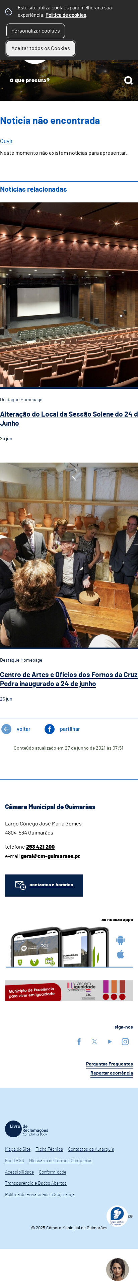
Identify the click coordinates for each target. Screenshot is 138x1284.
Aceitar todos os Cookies (40, 48)
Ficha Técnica (49, 1149)
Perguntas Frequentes (109, 1064)
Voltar (23, 729)
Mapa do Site (17, 1149)
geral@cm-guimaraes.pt (50, 856)
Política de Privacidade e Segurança (40, 1194)
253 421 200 (40, 847)
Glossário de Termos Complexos (60, 1160)
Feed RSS (14, 1160)
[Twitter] (94, 1041)
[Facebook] (79, 1041)
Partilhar (70, 729)
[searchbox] (69, 80)
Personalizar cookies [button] (35, 31)
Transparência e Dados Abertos (36, 1183)
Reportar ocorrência (111, 1073)
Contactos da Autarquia (91, 1149)
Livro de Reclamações (26, 1129)
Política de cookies (66, 15)
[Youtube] (110, 1041)
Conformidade (52, 1172)
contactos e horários (51, 885)
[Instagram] (125, 1041)
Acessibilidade (19, 1172)
